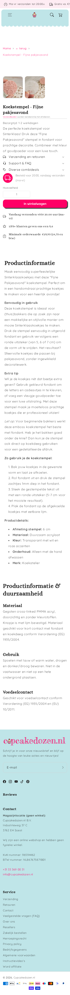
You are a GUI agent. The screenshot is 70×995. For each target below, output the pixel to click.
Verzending (10, 899)
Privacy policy (12, 944)
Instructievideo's (14, 961)
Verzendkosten (10, 117)
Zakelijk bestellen (15, 933)
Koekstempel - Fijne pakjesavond (25, 55)
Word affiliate (12, 966)
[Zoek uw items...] (52, 15)
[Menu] (10, 15)
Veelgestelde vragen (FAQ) (21, 916)
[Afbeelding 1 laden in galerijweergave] (13, 87)
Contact (8, 910)
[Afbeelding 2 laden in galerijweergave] (35, 87)
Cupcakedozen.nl (24, 977)
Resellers (9, 927)
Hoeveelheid (10, 187)
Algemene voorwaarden (19, 955)
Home (7, 48)
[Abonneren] (63, 767)
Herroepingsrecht (15, 938)
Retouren (9, 905)
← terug (21, 48)
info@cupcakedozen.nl (18, 874)
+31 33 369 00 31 (13, 869)
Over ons (9, 921)
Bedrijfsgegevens (15, 949)
